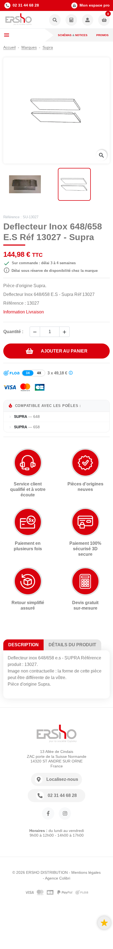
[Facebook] (48, 813)
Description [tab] (23, 644)
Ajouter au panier (64, 351)
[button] (55, 20)
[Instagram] (65, 813)
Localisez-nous (62, 779)
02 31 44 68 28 (26, 5)
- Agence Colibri (56, 878)
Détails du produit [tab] (72, 644)
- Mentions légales (85, 872)
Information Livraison (23, 312)
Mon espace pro (95, 5)
